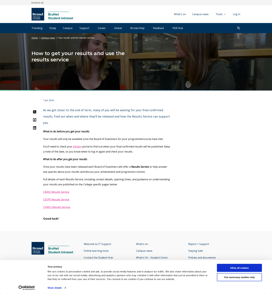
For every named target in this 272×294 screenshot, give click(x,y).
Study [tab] (52, 28)
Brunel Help (137, 28)
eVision (77, 146)
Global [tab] (118, 28)
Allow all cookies (239, 268)
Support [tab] (84, 28)
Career (102, 28)
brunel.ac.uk (37, 2)
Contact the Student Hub (98, 257)
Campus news (200, 14)
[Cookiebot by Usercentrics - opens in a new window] (26, 287)
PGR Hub (178, 28)
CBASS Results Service (56, 192)
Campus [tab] (68, 28)
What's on (180, 14)
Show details (55, 287)
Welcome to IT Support (97, 244)
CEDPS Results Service (56, 199)
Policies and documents (202, 257)
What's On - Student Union (152, 257)
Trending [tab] (36, 28)
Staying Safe (195, 251)
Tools (219, 14)
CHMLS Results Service (56, 207)
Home (34, 37)
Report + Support (198, 244)
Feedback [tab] (158, 28)
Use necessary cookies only (239, 277)
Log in (236, 14)
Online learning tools (96, 251)
